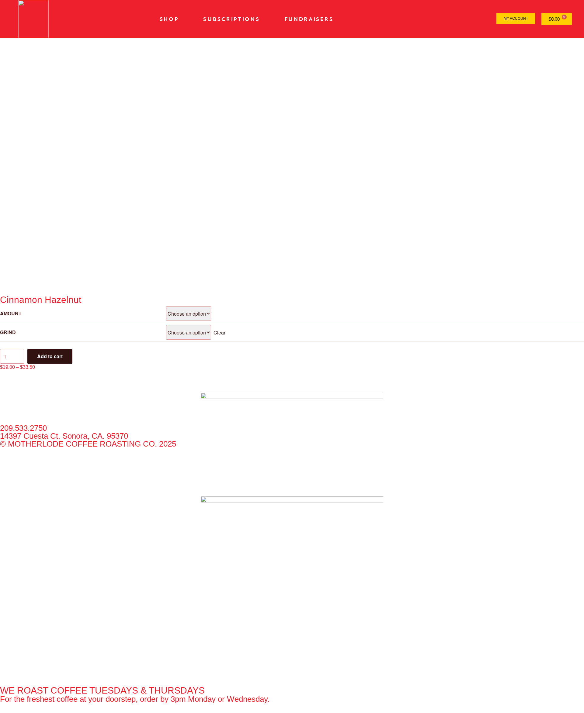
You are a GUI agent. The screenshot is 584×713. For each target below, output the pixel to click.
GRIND (8, 332)
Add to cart (50, 356)
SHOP (169, 19)
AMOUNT (11, 313)
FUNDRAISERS (309, 19)
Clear (219, 332)
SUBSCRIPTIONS (231, 19)
